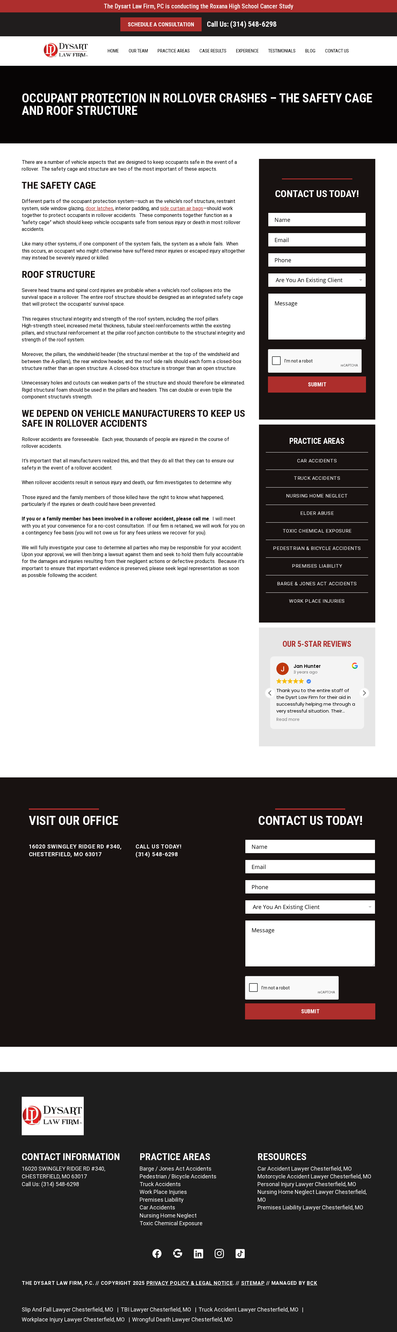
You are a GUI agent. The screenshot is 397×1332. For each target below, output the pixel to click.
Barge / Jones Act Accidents (176, 1168)
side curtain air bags (181, 208)
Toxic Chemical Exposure (317, 531)
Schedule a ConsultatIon (161, 24)
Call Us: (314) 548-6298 (242, 24)
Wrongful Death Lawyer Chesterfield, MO (183, 1319)
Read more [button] (288, 719)
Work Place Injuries (317, 601)
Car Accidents (317, 461)
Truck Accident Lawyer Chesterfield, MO (249, 1309)
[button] (364, 693)
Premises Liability (317, 566)
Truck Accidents (317, 478)
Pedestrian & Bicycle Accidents (317, 548)
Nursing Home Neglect (317, 496)
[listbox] (317, 280)
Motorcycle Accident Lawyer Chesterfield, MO (314, 1176)
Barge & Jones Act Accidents (317, 584)
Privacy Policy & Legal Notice (189, 1283)
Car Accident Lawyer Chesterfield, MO (304, 1168)
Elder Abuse (317, 513)
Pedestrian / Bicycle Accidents (178, 1176)
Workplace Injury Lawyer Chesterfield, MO (74, 1319)
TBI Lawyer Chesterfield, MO (156, 1309)
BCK (312, 1283)
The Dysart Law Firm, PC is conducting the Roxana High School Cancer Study (198, 6)
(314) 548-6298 (157, 854)
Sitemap (253, 1283)
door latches (99, 208)
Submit (317, 384)
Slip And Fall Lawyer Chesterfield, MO (68, 1309)
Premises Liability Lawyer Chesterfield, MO (310, 1207)
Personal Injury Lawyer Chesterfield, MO (306, 1184)
